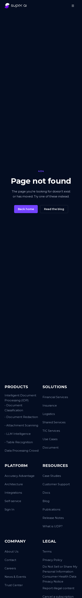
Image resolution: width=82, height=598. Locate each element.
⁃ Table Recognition (19, 442)
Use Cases (50, 439)
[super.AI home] (16, 5)
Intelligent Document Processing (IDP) (20, 398)
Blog (46, 501)
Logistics (49, 414)
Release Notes (53, 518)
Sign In (9, 509)
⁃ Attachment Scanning (21, 425)
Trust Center (14, 585)
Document (51, 447)
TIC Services (51, 430)
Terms (47, 551)
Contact (10, 560)
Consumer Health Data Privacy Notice (59, 579)
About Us (11, 551)
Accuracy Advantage (20, 476)
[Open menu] (72, 5)
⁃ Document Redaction (21, 417)
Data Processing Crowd (22, 450)
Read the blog (54, 209)
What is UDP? (53, 526)
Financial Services (55, 397)
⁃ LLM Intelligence (18, 434)
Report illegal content (58, 588)
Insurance (50, 405)
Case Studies (52, 476)
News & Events (15, 577)
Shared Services (54, 422)
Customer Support (56, 484)
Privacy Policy (52, 560)
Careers (10, 568)
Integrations (13, 492)
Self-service (13, 501)
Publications (51, 509)
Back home (26, 209)
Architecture (14, 484)
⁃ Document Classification (14, 407)
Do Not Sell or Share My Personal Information (60, 569)
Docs (46, 492)
